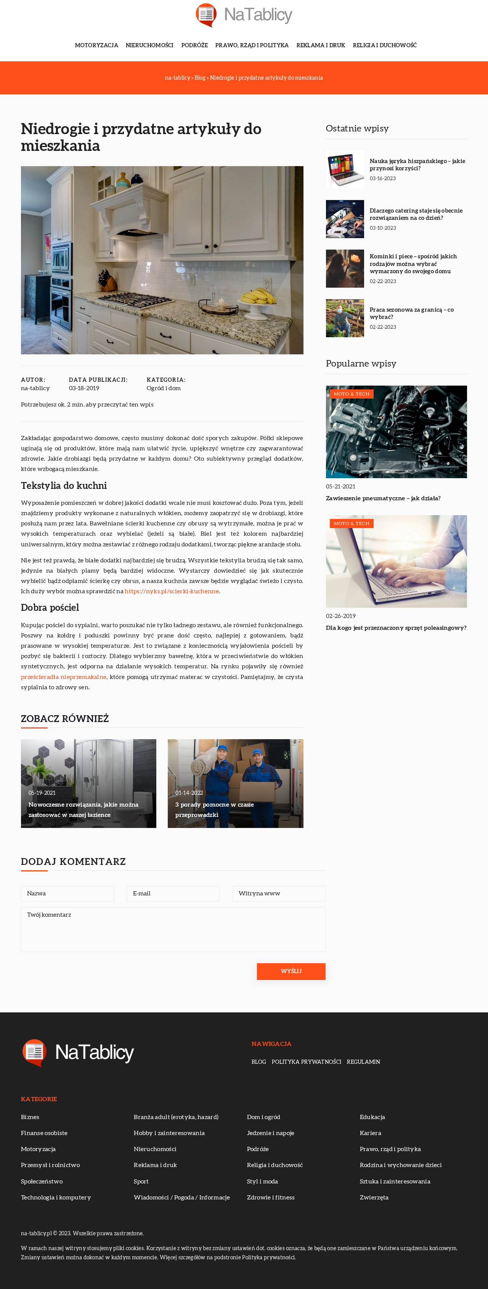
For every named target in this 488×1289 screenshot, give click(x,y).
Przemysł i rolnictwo (50, 1165)
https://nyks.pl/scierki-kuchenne (172, 591)
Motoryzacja (96, 45)
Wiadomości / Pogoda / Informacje (182, 1198)
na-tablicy (35, 388)
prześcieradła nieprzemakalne (63, 677)
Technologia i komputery (56, 1198)
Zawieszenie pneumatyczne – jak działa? (383, 498)
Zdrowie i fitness (271, 1198)
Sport (141, 1182)
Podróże (194, 45)
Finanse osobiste (44, 1133)
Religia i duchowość (385, 45)
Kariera (370, 1133)
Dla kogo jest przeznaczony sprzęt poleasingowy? (396, 628)
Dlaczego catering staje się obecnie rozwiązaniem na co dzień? (416, 214)
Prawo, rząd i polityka (252, 45)
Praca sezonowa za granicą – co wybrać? (412, 313)
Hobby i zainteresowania (169, 1133)
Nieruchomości (150, 45)
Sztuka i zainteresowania (395, 1182)
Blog (259, 1062)
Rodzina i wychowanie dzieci (401, 1165)
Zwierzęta (374, 1198)
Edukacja (372, 1117)
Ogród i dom (164, 388)
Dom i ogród (264, 1117)
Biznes (30, 1117)
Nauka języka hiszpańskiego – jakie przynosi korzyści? (417, 165)
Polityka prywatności (306, 1062)
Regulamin (363, 1062)
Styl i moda (262, 1182)
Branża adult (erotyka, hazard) (176, 1117)
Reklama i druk (321, 45)
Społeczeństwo (42, 1182)
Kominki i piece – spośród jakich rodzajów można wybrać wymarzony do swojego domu (414, 264)
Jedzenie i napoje (271, 1133)
